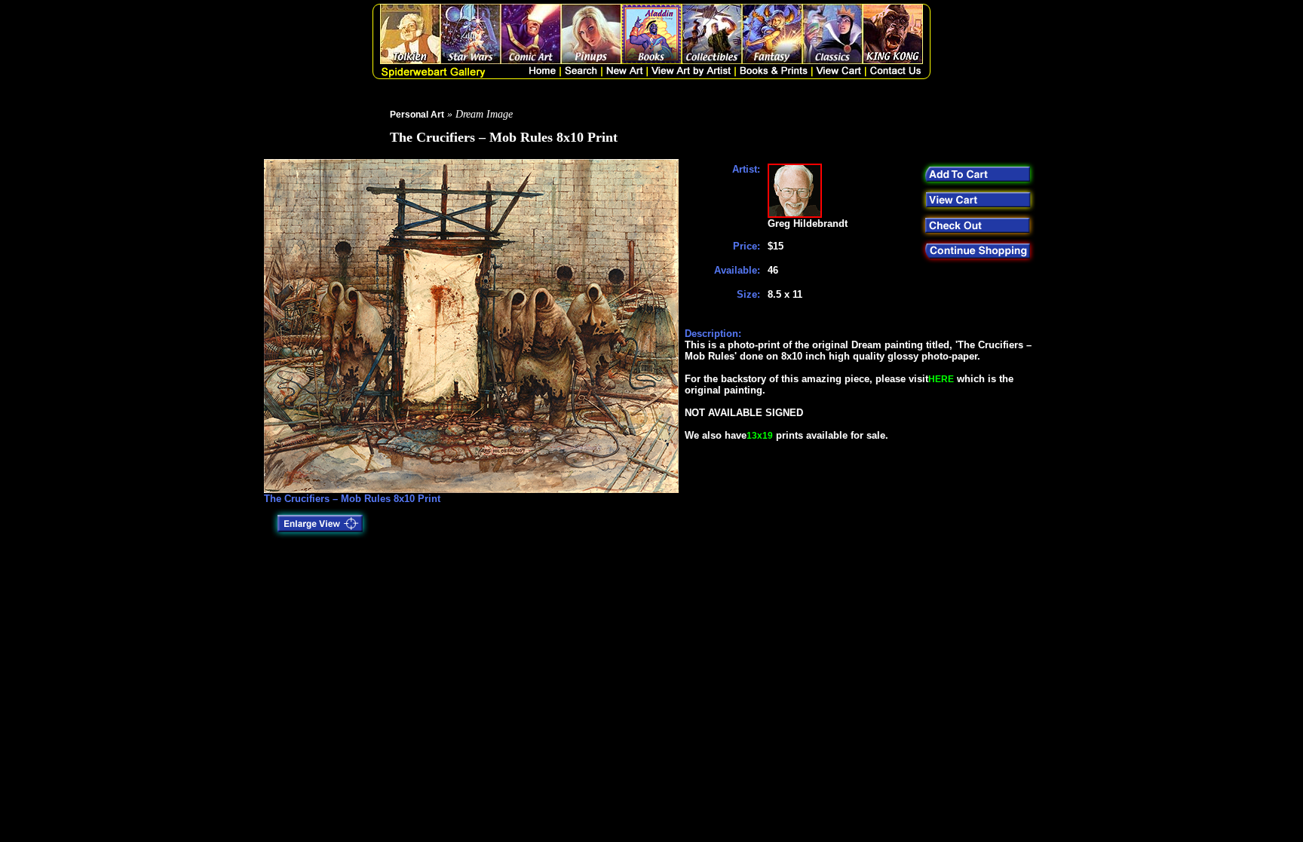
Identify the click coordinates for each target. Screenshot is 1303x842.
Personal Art (417, 114)
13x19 (760, 435)
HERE (941, 379)
